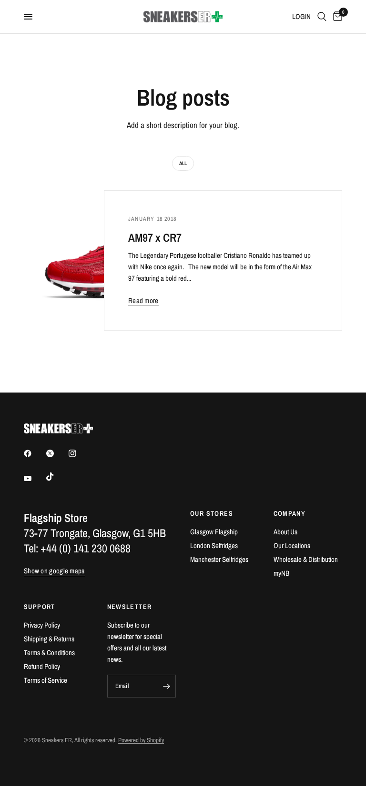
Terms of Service (45, 680)
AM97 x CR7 (155, 237)
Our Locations (292, 545)
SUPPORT (39, 606)
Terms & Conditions (49, 653)
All (183, 163)
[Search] (322, 16)
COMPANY (290, 513)
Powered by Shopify (141, 740)
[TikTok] (56, 476)
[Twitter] (56, 453)
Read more (143, 300)
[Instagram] (79, 453)
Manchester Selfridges (219, 559)
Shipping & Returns (49, 639)
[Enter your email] (166, 686)
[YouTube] (34, 478)
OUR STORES (211, 513)
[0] (336, 16)
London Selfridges (214, 545)
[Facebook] (34, 453)
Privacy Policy (42, 625)
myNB (281, 573)
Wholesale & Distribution (306, 559)
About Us (285, 532)
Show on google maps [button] (54, 571)
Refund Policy (42, 666)
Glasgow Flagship (214, 532)
